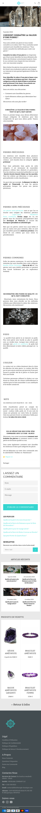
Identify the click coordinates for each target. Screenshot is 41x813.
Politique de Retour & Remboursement (15, 749)
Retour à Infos (21, 704)
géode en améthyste (20, 344)
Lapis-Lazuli (16, 214)
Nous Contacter (7, 758)
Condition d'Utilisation (9, 740)
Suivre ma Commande (9, 764)
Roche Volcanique (15, 265)
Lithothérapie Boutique (13, 807)
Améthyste (12, 217)
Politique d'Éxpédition (9, 746)
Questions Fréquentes (10, 761)
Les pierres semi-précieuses (13, 211)
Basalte (5, 265)
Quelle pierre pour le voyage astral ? (16, 529)
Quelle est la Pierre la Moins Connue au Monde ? (20, 532)
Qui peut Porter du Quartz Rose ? (15, 536)
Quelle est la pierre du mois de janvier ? (17, 520)
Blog (3, 767)
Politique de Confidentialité (11, 743)
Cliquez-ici (9, 457)
